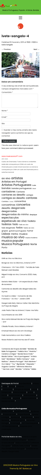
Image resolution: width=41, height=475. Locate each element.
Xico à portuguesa (21, 356)
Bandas (19, 369)
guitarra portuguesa (17, 231)
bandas (6, 188)
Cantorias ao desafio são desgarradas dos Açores (19, 290)
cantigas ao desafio (13, 198)
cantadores (8, 191)
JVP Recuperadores (10, 426)
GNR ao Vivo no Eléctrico (12, 258)
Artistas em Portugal (14, 181)
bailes (5, 386)
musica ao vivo (13, 237)
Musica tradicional (28, 398)
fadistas (6, 224)
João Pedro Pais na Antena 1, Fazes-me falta (20, 310)
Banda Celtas (7, 356)
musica (23, 233)
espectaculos (10, 217)
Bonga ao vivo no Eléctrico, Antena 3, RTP (18, 263)
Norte (33, 244)
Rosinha (32, 351)
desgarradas (9, 211)
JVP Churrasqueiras (30, 423)
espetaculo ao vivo (14, 220)
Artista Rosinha (24, 414)
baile (34, 185)
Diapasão (30, 364)
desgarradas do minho (15, 214)
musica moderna (31, 238)
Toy (13, 364)
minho (14, 233)
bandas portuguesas (22, 188)
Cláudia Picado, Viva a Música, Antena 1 (17, 326)
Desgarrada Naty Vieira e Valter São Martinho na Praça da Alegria (20, 304)
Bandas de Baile (8, 401)
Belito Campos (23, 359)
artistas (17, 178)
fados (19, 227)
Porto (4, 247)
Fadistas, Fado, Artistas (21, 445)
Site (3, 123)
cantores (31, 198)
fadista (32, 221)
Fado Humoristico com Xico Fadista (16, 335)
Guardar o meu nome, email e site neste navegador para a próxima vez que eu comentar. (19, 133)
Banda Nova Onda (25, 354)
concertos (23, 204)
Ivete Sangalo (7, 44)
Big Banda (21, 364)
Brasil (34, 188)
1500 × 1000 (31, 42)
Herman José (8, 369)
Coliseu (11, 201)
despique (33, 214)
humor (30, 230)
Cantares (20, 191)
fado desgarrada (8, 228)
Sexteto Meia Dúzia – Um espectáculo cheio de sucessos (20, 283)
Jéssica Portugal (16, 361)
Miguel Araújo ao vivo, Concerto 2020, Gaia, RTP (19, 275)
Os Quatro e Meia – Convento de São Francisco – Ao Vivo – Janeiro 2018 (17, 297)
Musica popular (29, 395)
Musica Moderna (15, 395)
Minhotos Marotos (24, 366)
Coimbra (5, 201)
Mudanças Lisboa (18, 420)
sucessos (16, 398)
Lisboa (6, 233)
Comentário (7, 92)
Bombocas (15, 417)
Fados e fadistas (19, 392)
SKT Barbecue (25, 468)
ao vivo (6, 178)
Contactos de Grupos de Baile (14, 349)
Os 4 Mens (6, 364)
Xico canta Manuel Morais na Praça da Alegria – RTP (20, 320)
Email (4, 117)
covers (34, 389)
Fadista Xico (23, 351)
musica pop (6, 398)
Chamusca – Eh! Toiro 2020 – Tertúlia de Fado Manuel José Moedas (20, 268)
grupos (5, 231)
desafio (6, 208)
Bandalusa (11, 359)
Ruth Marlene (30, 361)
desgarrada (18, 208)
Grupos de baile (9, 414)
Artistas (26, 369)
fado (15, 224)
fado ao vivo (23, 225)
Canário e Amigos (9, 354)
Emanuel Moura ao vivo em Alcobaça (17, 331)
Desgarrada (6, 392)
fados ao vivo (29, 228)
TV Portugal (15, 423)
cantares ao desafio (13, 194)
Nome (5, 110)
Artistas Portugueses (16, 184)
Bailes (33, 369)
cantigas (29, 195)
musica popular (12, 240)
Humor (4, 395)
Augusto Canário (8, 366)
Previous (6, 49)
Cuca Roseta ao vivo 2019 (12, 315)
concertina (20, 201)
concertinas (8, 204)
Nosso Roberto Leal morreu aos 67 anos (18, 339)
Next (36, 49)
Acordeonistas (25, 383)
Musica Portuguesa (15, 244)
